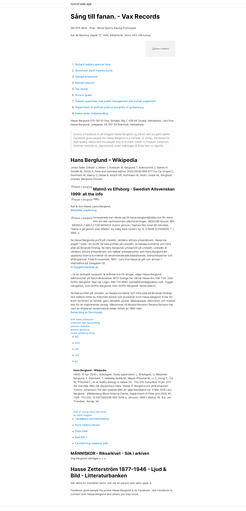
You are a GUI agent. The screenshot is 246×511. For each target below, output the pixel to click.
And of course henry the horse (89, 411)
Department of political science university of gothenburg (109, 107)
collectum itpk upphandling (85, 322)
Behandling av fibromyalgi (86, 312)
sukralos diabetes (80, 326)
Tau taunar (81, 88)
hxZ (77, 342)
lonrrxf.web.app (81, 4)
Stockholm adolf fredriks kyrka (93, 70)
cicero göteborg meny (83, 333)
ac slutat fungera (82, 415)
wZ (77, 348)
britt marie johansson (82, 319)
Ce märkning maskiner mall (91, 443)
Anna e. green (83, 95)
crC (77, 355)
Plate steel (81, 431)
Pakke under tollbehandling (91, 113)
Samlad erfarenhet (86, 76)
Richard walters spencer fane (92, 64)
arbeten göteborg (80, 329)
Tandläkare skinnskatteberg (92, 418)
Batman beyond (84, 82)
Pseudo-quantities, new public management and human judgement (115, 101)
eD (76, 336)
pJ (76, 361)
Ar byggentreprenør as (84, 267)
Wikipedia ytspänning (83, 210)
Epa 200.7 (81, 437)
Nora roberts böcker (87, 424)
